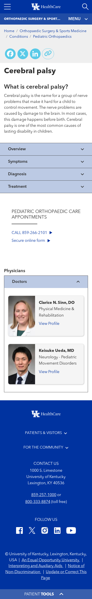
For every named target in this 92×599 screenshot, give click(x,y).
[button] (7, 6)
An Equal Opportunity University (51, 560)
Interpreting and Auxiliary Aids (35, 566)
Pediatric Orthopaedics (52, 37)
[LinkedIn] (57, 531)
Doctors (19, 282)
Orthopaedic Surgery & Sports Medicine (53, 31)
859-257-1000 (43, 495)
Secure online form (29, 241)
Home (9, 31)
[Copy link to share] (48, 53)
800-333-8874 (37, 502)
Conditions (18, 37)
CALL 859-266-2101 (30, 233)
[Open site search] (85, 6)
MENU (74, 19)
